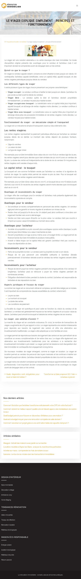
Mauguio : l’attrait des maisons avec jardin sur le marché (24, 443)
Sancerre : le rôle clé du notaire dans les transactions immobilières (28, 454)
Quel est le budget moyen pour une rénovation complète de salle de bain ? (32, 419)
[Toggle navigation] (77, 5)
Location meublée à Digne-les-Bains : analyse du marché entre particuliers (32, 447)
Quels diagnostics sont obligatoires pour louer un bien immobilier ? (22, 375)
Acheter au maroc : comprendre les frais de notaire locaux (25, 451)
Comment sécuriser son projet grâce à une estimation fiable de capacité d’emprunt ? (36, 423)
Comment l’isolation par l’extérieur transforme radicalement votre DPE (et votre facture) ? (37, 405)
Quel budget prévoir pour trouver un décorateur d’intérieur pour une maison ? (33, 416)
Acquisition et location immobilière (16, 42)
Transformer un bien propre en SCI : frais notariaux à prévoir (59, 375)
